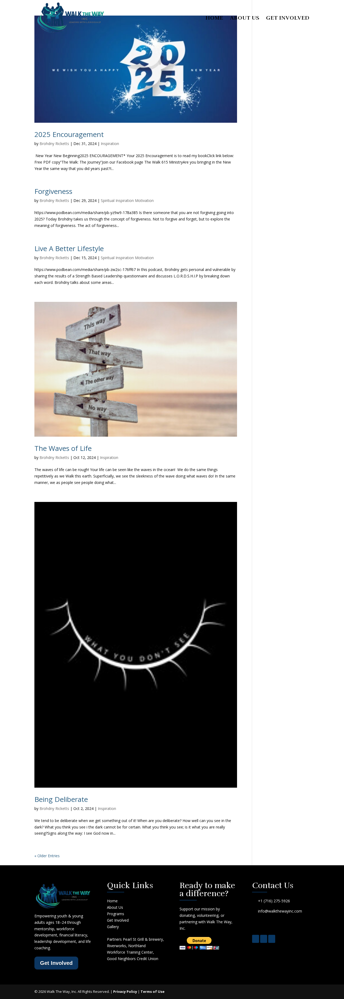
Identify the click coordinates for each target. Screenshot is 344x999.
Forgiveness (53, 191)
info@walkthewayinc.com (280, 911)
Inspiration (110, 143)
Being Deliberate (61, 799)
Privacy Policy (125, 991)
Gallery (113, 926)
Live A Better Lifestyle (69, 248)
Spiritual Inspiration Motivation (127, 200)
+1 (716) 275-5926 (274, 900)
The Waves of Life (63, 448)
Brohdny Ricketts (54, 143)
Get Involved (288, 18)
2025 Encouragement (69, 134)
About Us (244, 18)
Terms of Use (152, 991)
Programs (115, 913)
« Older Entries (47, 855)
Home (214, 18)
